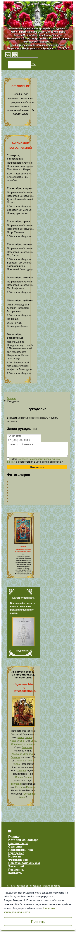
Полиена (30, 744)
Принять (38, 921)
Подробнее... (23, 650)
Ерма (33, 741)
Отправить (37, 467)
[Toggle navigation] (9, 831)
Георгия (31, 760)
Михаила (31, 787)
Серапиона (17, 744)
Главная (11, 398)
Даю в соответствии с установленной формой (35, 460)
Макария (21, 770)
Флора (21, 737)
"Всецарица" (29, 794)
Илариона (16, 754)
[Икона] (23, 726)
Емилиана (27, 747)
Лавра (13, 741)
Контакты (15, 873)
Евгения (19, 787)
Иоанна (20, 760)
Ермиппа (15, 757)
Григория (16, 784)
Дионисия (28, 754)
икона (29, 737)
